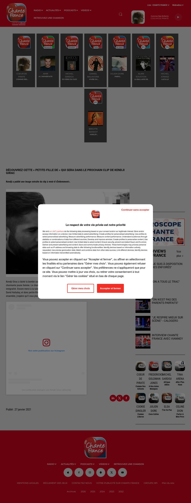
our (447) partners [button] (56, 231)
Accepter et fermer (110, 288)
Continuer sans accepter (135, 209)
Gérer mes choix (80, 288)
